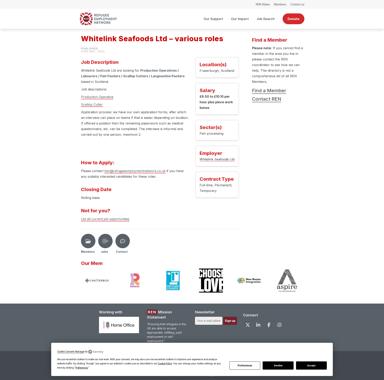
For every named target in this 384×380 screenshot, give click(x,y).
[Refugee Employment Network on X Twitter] (247, 324)
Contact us (297, 4)
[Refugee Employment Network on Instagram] (279, 324)
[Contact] (122, 241)
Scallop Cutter (92, 104)
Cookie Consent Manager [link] (71, 351)
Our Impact (240, 19)
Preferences (245, 365)
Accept (311, 365)
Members (280, 4)
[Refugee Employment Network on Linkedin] (258, 324)
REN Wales (263, 4)
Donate (293, 19)
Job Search (266, 19)
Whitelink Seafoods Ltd (217, 159)
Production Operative (97, 97)
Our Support (213, 19)
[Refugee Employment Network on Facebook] (268, 324)
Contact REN (266, 99)
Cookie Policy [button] (165, 363)
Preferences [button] (81, 367)
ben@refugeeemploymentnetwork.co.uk (135, 171)
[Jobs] (105, 241)
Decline (278, 365)
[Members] (88, 241)
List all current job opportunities (105, 219)
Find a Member (269, 90)
